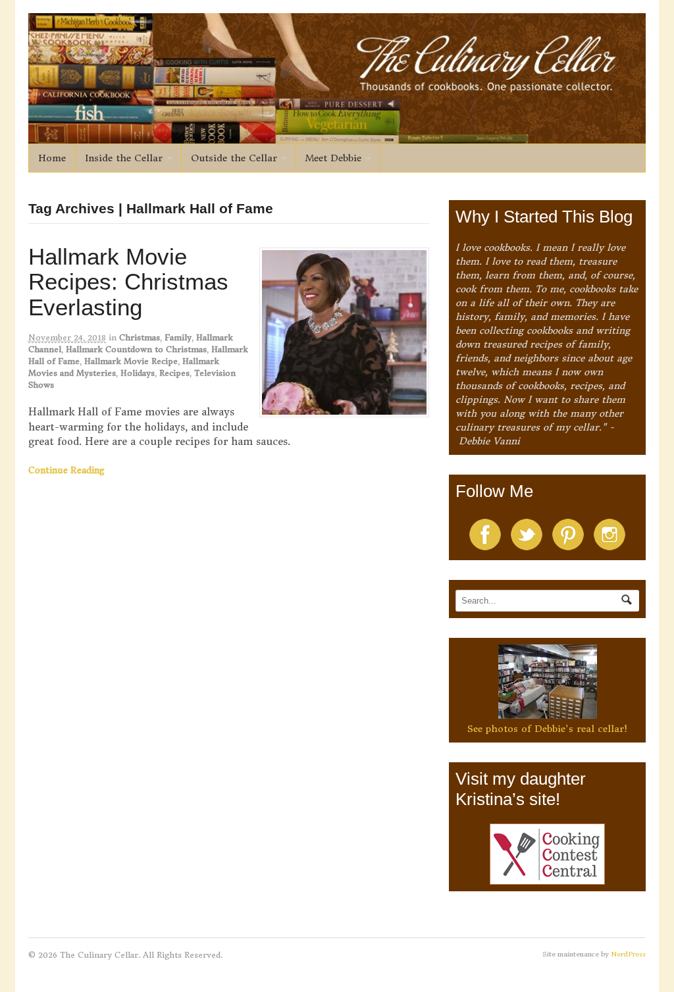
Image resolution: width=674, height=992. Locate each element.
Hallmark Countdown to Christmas (136, 349)
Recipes (174, 373)
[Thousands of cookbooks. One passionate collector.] (337, 136)
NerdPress (628, 954)
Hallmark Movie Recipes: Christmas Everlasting (128, 282)
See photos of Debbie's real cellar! (547, 729)
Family (178, 337)
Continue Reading (66, 470)
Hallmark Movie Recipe (131, 361)
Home (52, 158)
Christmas (139, 337)
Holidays (137, 373)
